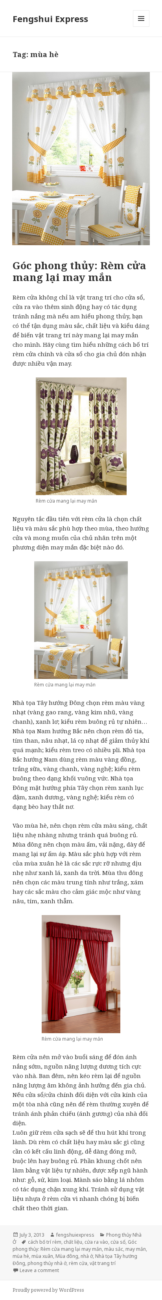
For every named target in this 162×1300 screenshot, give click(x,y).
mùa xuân (42, 1256)
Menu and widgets (141, 26)
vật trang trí (103, 1263)
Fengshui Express (50, 18)
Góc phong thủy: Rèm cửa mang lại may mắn (79, 271)
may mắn (135, 1249)
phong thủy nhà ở (47, 1263)
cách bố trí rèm (44, 1242)
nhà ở (87, 1256)
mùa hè (21, 1256)
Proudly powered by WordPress (48, 1290)
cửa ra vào (96, 1242)
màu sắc (113, 1249)
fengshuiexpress (75, 1235)
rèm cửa (78, 1263)
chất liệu (73, 1242)
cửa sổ (117, 1242)
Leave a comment (39, 1270)
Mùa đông (66, 1256)
